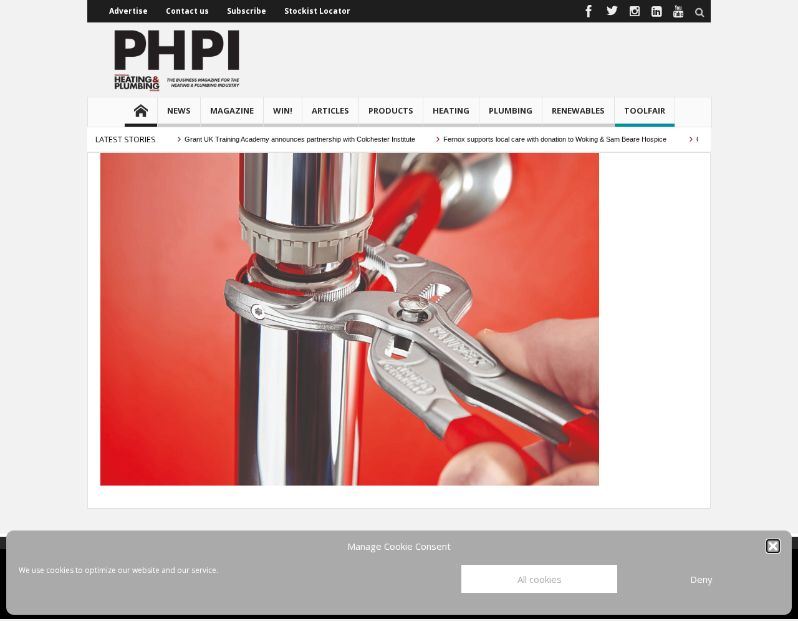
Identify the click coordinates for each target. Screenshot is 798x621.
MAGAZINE (232, 110)
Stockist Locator (317, 11)
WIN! (282, 110)
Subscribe (246, 11)
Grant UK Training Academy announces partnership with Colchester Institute (287, 139)
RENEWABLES (578, 110)
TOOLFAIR (644, 110)
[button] (773, 546)
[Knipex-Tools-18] (349, 318)
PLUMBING (510, 110)
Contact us (187, 11)
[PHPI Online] (178, 59)
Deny (701, 579)
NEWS (179, 110)
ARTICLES (330, 110)
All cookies (539, 579)
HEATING (451, 110)
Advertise (128, 11)
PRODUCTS (390, 110)
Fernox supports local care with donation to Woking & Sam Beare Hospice (543, 139)
